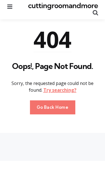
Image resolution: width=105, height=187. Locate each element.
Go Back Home (53, 107)
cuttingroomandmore (63, 5)
